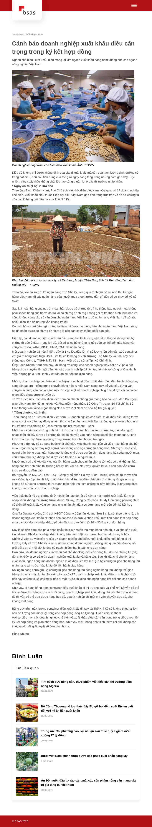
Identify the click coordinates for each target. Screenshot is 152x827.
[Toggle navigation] (134, 5)
